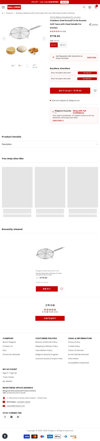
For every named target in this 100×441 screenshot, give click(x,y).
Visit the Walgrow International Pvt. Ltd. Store (65, 17)
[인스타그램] (11, 417)
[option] (24, 38)
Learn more (91, 57)
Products (9, 13)
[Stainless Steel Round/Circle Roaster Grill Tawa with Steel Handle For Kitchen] (50, 253)
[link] (95, 91)
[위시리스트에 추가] (61, 289)
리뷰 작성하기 (50, 318)
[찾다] (84, 7)
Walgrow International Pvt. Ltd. (47, 271)
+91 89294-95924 (23, 402)
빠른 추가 (47, 289)
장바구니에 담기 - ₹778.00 (70, 90)
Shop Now (64, 2)
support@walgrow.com (16, 406)
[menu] (3, 7)
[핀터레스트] (18, 417)
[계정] (89, 7)
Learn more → (58, 120)
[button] (4, 38)
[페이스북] (5, 417)
